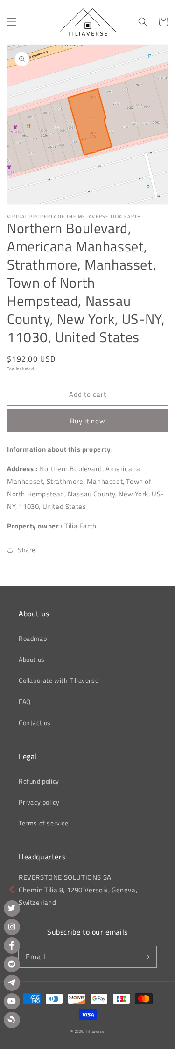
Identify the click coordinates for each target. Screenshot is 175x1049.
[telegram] (12, 983)
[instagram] (12, 927)
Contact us (35, 722)
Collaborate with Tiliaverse (58, 680)
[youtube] (12, 1001)
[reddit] (12, 964)
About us (32, 659)
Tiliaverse (95, 1031)
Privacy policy (39, 802)
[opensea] (12, 1020)
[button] (11, 22)
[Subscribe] (146, 956)
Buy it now (87, 421)
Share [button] (26, 549)
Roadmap (33, 638)
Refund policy (39, 781)
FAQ (25, 701)
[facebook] (12, 945)
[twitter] (12, 908)
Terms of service (44, 823)
